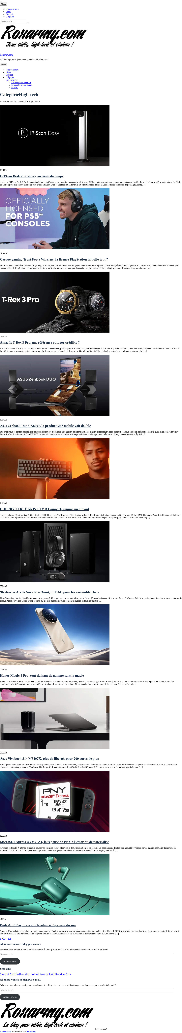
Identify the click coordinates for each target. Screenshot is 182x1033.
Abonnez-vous (9, 961)
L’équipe (10, 16)
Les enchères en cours (21, 82)
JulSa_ (27, 974)
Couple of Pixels (7, 974)
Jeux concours (12, 9)
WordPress (31, 1031)
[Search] (28, 22)
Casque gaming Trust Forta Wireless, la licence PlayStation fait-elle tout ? (54, 259)
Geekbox (19, 974)
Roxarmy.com (6, 55)
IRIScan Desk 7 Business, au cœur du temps (31, 176)
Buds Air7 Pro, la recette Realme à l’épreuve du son (38, 925)
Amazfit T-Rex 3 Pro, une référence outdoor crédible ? (40, 342)
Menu (3, 4)
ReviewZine (5, 1031)
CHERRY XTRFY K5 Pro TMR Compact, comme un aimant (44, 509)
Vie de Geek (65, 974)
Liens (8, 11)
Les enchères (11, 80)
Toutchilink (54, 974)
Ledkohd (35, 974)
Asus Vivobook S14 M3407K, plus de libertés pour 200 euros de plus (49, 758)
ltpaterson (44, 974)
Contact (9, 14)
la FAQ (14, 87)
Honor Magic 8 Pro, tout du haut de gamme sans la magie (42, 675)
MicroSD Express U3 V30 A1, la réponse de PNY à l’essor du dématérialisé (54, 842)
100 (9, 938)
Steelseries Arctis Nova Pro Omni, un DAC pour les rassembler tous (49, 592)
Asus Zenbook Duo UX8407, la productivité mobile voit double (45, 426)
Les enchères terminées (21, 85)
